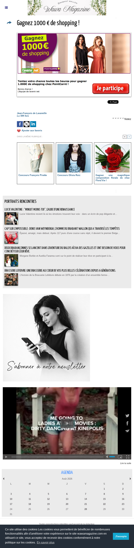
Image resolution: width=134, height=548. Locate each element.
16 (123, 499)
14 (85, 499)
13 (67, 499)
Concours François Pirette (32, 175)
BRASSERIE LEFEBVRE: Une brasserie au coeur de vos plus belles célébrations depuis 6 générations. (60, 270)
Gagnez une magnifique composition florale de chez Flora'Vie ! (113, 178)
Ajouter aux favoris (32, 130)
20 (67, 504)
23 (123, 504)
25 (29, 509)
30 (123, 509)
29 (104, 509)
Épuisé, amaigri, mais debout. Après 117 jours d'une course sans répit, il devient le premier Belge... (70, 233)
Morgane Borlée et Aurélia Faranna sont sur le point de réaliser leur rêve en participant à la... (66, 256)
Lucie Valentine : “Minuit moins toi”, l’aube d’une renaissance (40, 209)
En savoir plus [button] (45, 542)
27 (67, 509)
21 (85, 504)
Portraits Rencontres (20, 202)
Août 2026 (67, 478)
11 (30, 499)
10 (11, 499)
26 (48, 509)
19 (48, 504)
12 (48, 499)
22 (104, 504)
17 (11, 504)
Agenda (67, 472)
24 (11, 509)
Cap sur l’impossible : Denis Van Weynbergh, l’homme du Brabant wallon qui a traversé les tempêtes (62, 228)
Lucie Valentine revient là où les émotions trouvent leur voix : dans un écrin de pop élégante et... (68, 214)
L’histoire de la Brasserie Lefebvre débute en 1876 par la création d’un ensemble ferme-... (65, 275)
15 (104, 499)
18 (29, 504)
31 (11, 514)
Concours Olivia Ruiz (68, 175)
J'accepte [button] (121, 536)
